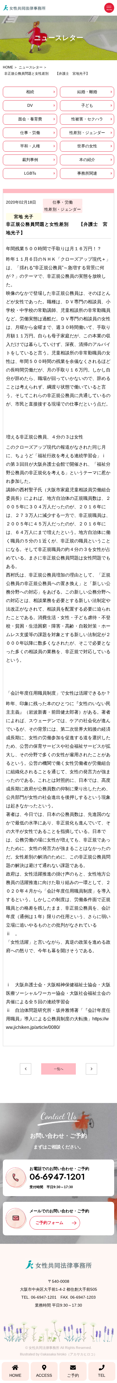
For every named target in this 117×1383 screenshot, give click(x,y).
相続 (30, 91)
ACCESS (44, 1375)
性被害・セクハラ (87, 119)
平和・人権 (30, 146)
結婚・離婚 (87, 91)
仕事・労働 (30, 132)
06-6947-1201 (57, 1177)
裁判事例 (30, 159)
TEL (101, 1375)
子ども (87, 105)
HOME (15, 1375)
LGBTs (30, 173)
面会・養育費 (30, 119)
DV (30, 105)
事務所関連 (87, 173)
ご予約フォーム (49, 1222)
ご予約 (73, 1375)
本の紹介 (87, 159)
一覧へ (58, 1069)
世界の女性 (87, 146)
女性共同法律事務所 (44, 1348)
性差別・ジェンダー (87, 132)
